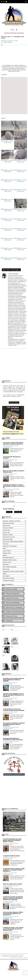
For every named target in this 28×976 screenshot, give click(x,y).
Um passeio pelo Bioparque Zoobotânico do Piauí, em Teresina (13, 738)
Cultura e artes (6, 532)
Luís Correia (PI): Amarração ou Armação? (12, 457)
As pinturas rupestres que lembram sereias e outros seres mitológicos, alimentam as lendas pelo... (13, 898)
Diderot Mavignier (8, 461)
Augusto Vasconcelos (9, 475)
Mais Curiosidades (14, 402)
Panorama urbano (7, 562)
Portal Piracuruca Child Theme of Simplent (12, 956)
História (4, 548)
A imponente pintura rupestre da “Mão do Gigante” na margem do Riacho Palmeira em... (14, 870)
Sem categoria (6, 576)
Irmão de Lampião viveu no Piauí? (12, 884)
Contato (25, 957)
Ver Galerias (18, 512)
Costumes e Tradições (8, 527)
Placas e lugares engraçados (9, 566)
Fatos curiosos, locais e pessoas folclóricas (13, 541)
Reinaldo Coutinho (8, 887)
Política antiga (6, 569)
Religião (4, 573)
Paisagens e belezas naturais (10, 560)
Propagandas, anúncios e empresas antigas (13, 571)
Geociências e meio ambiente (10, 546)
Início (11, 957)
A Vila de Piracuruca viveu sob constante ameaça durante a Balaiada (13, 709)
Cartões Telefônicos (8, 509)
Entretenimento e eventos (9, 537)
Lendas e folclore (7, 550)
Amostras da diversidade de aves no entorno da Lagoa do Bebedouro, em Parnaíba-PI (13, 695)
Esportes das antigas (8, 539)
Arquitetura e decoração (8, 523)
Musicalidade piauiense (8, 557)
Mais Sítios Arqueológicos (11, 270)
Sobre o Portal (17, 957)
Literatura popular (7, 553)
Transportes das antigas (8, 580)
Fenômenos (5, 544)
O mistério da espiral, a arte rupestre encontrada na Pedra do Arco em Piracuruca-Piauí (13, 929)
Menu (13, 29)
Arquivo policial (6, 525)
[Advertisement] (14, 364)
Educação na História (8, 534)
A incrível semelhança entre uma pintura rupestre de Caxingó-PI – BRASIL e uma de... (12, 840)
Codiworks (4, 955)
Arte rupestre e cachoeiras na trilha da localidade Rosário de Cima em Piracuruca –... (14, 724)
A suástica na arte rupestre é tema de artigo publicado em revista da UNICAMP (13, 680)
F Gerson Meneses (7, 42)
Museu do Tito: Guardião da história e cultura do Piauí (13, 471)
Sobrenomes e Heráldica (8, 578)
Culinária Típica (6, 530)
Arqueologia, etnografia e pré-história (11, 521)
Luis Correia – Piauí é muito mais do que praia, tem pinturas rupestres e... (13, 443)
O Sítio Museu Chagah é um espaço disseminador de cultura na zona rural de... (13, 486)
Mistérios (5, 555)
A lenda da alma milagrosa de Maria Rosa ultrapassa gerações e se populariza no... (13, 913)
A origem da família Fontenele (11, 856)
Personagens (6, 564)
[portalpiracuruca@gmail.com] (6, 1)
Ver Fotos (9, 512)
